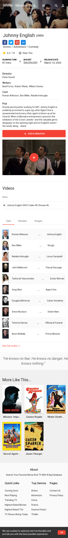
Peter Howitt (8, 77)
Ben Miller (25, 95)
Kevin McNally (18, 334)
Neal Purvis (7, 86)
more (23, 126)
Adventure (20, 46)
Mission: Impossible (11, 416)
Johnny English (19, 35)
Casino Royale (34, 416)
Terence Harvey (20, 323)
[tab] (8, 221)
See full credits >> (11, 346)
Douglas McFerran (21, 300)
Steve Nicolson (19, 311)
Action (7, 46)
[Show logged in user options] (63, 5)
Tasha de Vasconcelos (23, 278)
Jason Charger (34, 453)
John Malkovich (19, 267)
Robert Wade (21, 86)
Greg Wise (17, 289)
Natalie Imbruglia (39, 95)
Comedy (33, 46)
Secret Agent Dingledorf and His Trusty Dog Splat (11, 453)
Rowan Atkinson (10, 95)
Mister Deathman (56, 416)
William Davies (36, 86)
